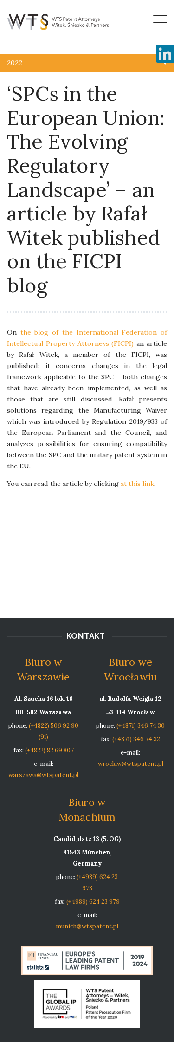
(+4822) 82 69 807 (49, 750)
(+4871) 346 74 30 (140, 726)
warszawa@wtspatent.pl (43, 775)
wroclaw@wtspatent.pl (130, 764)
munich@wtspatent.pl (87, 926)
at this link (137, 483)
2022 (14, 62)
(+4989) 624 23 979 (93, 902)
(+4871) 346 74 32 (136, 739)
